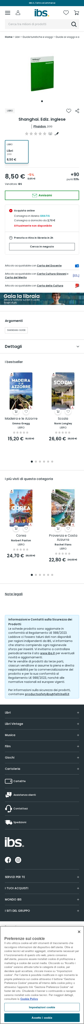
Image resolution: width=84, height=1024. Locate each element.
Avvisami (45, 195)
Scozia (63, 419)
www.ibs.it (47, 653)
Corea (21, 536)
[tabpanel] (42, 73)
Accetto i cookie (42, 1018)
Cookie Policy (29, 999)
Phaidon (39, 126)
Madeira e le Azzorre (21, 419)
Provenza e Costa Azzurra (63, 538)
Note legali (14, 594)
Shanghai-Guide (16, 330)
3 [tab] (40, 462)
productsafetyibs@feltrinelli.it (47, 694)
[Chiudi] (79, 931)
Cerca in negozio (42, 246)
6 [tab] (52, 462)
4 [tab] (44, 462)
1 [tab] (42, 101)
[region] (42, 975)
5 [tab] (48, 462)
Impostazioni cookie (42, 1007)
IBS (20, 184)
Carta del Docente (49, 265)
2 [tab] (36, 462)
